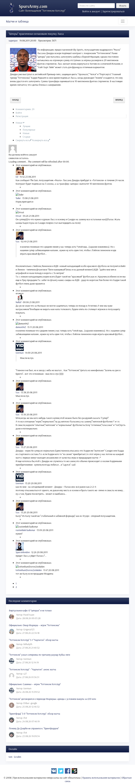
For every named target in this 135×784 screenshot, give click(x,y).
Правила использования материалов (101, 777)
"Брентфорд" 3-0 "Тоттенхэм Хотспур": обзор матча (34, 713)
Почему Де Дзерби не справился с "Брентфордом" (34, 728)
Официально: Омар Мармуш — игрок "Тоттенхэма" (34, 625)
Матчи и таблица (17, 21)
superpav (13, 40)
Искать (122, 5)
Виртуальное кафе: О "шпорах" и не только (30, 610)
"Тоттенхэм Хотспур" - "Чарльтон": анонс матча (32, 669)
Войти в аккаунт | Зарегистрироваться (103, 11)
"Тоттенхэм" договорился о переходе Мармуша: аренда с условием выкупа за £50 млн (52, 698)
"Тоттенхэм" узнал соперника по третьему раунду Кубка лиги (39, 654)
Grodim (17, 756)
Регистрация (22, 116)
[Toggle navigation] (122, 21)
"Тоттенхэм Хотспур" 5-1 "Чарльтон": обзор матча (33, 640)
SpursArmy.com (33, 6)
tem (10, 756)
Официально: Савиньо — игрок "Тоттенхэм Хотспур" (35, 684)
